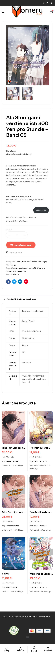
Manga (16, 274)
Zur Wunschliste (15, 252)
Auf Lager (42, 262)
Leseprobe (41, 210)
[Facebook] (43, 2)
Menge (9, 229)
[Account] (20, 648)
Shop (6, 651)
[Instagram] (51, 2)
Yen (24, 271)
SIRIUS (5, 573)
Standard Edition (29, 262)
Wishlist (48, 651)
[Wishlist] (48, 648)
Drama (18, 262)
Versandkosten (29, 217)
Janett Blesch (28, 321)
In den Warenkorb (22, 245)
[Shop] (7, 648)
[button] (46, 29)
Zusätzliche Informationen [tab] (21, 299)
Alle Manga (11, 265)
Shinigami (17, 271)
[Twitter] (47, 2)
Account (21, 651)
